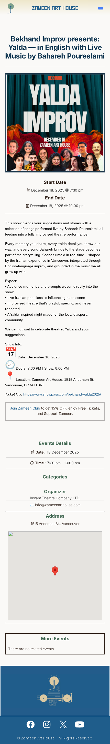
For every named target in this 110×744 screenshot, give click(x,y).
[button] (100, 8)
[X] (63, 724)
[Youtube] (79, 724)
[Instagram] (47, 724)
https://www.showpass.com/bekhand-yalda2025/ (62, 394)
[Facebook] (30, 724)
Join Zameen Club (25, 408)
